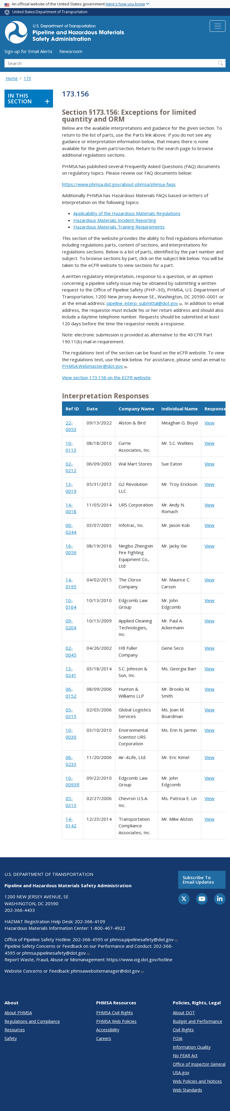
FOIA (177, 1038)
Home (12, 78)
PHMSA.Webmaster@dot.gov (92, 366)
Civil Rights (183, 1030)
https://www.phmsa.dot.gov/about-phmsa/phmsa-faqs (118, 184)
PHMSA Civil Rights (114, 1012)
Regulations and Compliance (32, 1021)
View (209, 423)
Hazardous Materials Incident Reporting (114, 220)
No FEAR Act (185, 1055)
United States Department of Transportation (49, 11)
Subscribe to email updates (198, 879)
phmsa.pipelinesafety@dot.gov (142, 939)
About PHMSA (18, 1012)
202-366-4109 (90, 921)
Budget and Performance (197, 1021)
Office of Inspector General (199, 1064)
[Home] (64, 34)
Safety (10, 1038)
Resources (14, 1030)
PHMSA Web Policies (116, 1021)
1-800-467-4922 (107, 928)
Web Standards (187, 1090)
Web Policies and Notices (197, 1081)
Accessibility (107, 1030)
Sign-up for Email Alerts (28, 51)
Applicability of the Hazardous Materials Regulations (127, 213)
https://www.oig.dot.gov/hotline (139, 959)
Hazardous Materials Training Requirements (119, 227)
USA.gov (181, 1072)
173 (27, 78)
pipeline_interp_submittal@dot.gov (142, 303)
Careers (103, 1038)
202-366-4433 (19, 910)
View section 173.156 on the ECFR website (106, 377)
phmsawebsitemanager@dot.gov (105, 971)
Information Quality (192, 1047)
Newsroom (70, 51)
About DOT (184, 1012)
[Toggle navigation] (218, 26)
